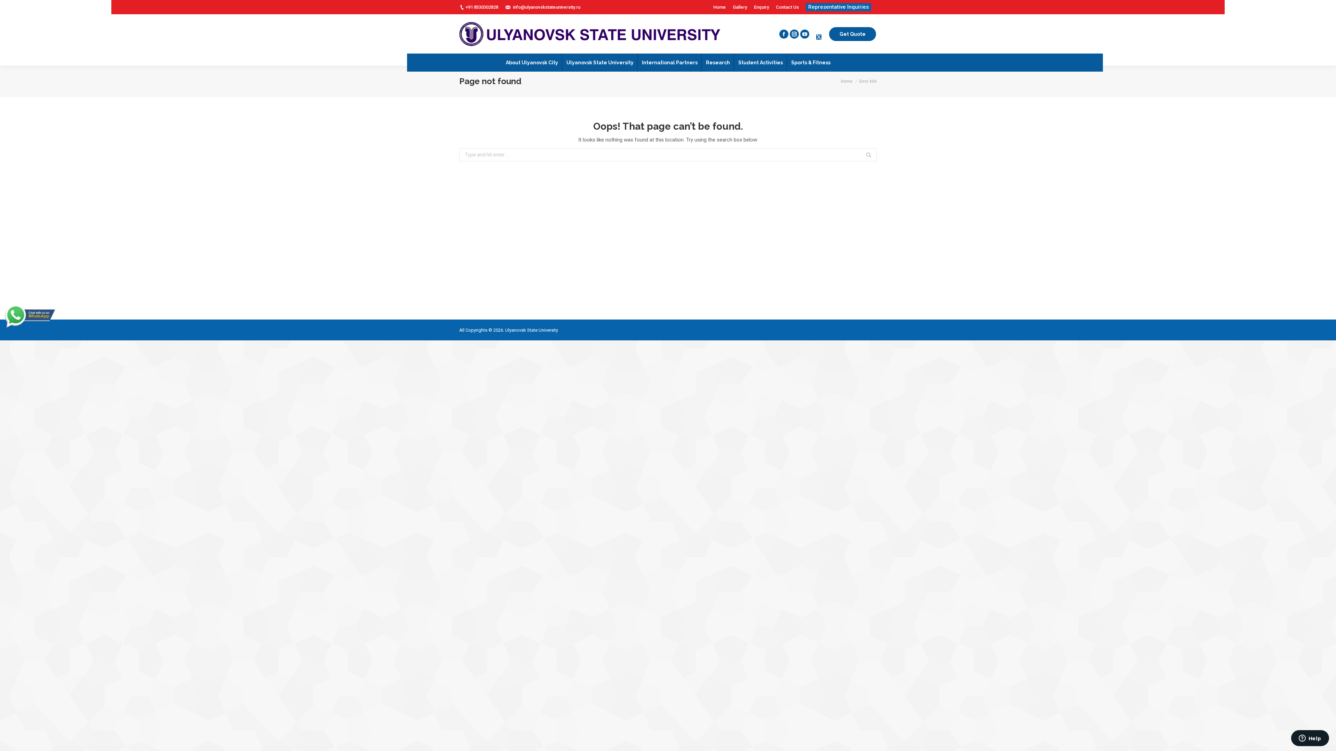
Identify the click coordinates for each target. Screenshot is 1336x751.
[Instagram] (794, 34)
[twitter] (818, 37)
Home (846, 81)
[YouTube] (804, 34)
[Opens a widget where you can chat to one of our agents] (1310, 739)
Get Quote (853, 34)
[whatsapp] (29, 327)
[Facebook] (783, 34)
